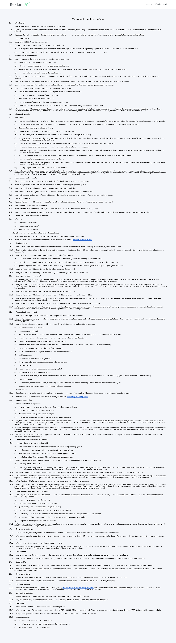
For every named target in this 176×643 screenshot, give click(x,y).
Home (149, 4)
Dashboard (161, 4)
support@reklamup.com (82, 240)
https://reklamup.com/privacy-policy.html (78, 588)
